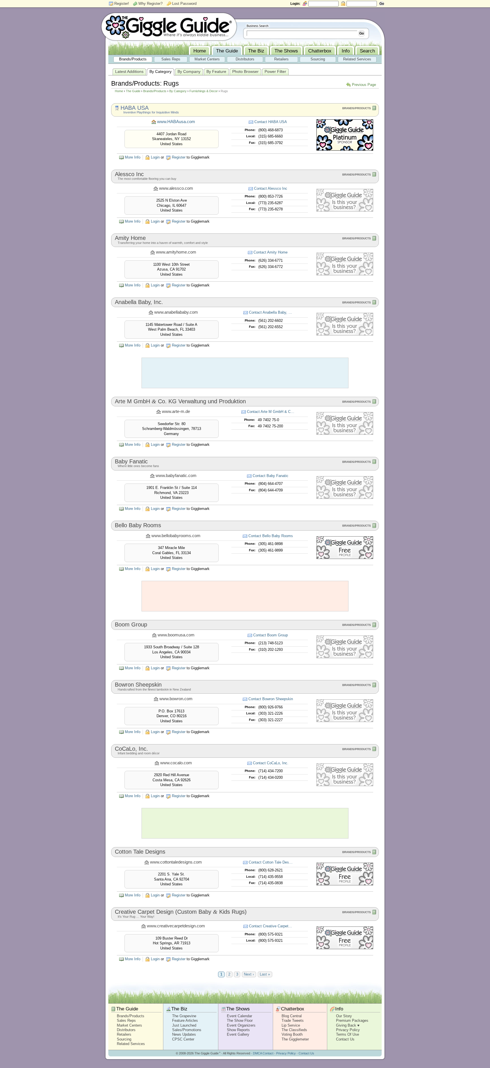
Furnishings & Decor (203, 91)
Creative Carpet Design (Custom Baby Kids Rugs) (181, 912)
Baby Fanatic (131, 461)
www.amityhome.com (176, 252)
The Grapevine (184, 1016)
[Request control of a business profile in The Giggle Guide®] (344, 210)
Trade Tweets (293, 1020)
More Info (132, 157)
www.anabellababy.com (176, 312)
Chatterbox (292, 1009)
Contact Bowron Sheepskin (270, 699)
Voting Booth (292, 1034)
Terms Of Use (347, 1034)
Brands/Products (154, 91)
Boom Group (131, 624)
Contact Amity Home (271, 252)
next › (249, 974)
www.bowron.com (176, 698)
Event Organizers (241, 1025)
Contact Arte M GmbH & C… (270, 412)
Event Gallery (238, 1034)
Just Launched (184, 1025)
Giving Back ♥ (348, 1025)
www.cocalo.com (176, 763)
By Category (178, 91)
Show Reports (238, 1030)
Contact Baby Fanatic (270, 476)
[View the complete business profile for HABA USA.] (344, 149)
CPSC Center (183, 1039)
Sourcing (124, 1039)
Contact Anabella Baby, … (270, 312)
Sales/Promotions (186, 1030)
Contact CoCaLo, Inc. (270, 763)
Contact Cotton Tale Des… (271, 862)
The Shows (238, 1009)
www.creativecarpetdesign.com (176, 926)
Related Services (131, 1044)
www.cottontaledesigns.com (176, 862)
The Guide (133, 91)
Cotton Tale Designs (140, 852)
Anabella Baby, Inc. (139, 302)
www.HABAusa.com (176, 121)
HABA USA (135, 108)
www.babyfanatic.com (176, 475)
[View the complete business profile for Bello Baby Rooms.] (344, 558)
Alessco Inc (129, 174)
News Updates (184, 1034)
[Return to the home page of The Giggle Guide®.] (169, 26)
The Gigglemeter (295, 1039)
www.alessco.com (176, 188)
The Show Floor (240, 1020)
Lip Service (291, 1025)
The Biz (179, 1009)
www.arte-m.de (176, 411)
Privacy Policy (348, 1030)
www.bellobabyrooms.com (175, 535)
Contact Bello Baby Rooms (270, 536)
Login (155, 157)
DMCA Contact (263, 1053)
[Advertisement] (245, 373)
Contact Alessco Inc (270, 188)
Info (339, 1009)
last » (265, 974)
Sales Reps (126, 1020)
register (178, 157)
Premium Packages (352, 1020)
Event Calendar (239, 1016)
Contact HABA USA (270, 122)
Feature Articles (185, 1020)
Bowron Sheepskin (138, 684)
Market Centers (129, 1025)
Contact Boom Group (270, 635)
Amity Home (130, 238)
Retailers (124, 1034)
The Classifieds (294, 1030)
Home (119, 91)
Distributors (126, 1030)
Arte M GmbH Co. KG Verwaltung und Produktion (180, 401)
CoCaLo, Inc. (131, 749)
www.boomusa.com (176, 635)
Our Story (344, 1016)
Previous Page (364, 85)
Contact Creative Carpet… (270, 926)
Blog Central (292, 1016)
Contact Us (345, 1039)
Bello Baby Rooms (138, 525)
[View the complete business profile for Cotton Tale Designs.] (344, 884)
